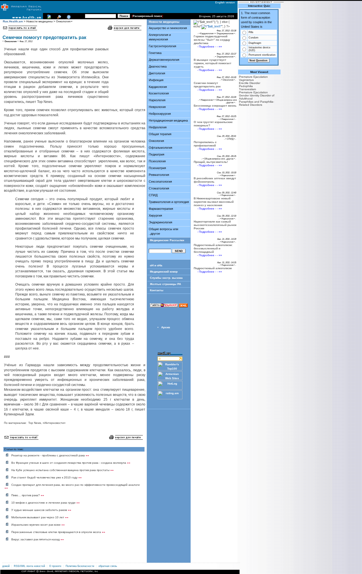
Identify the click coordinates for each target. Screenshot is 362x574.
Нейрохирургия (160, 113)
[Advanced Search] (58, 18)
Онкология (156, 141)
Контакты (156, 290)
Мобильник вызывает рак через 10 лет (39, 517)
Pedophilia (246, 86)
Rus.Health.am (13, 21)
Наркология (157, 100)
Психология (157, 161)
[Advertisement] (126, 67)
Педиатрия (156, 154)
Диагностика (158, 66)
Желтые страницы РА (165, 284)
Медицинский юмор (164, 271)
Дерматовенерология (164, 59)
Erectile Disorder (249, 83)
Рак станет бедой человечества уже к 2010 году (46, 477)
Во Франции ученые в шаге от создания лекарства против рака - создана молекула (70, 462)
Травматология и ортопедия (169, 202)
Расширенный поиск (147, 16)
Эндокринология (160, 222)
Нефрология (158, 127)
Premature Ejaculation (253, 76)
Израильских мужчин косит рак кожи (38, 524)
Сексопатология (160, 181)
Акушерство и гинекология (168, 28)
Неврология (157, 107)
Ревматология (159, 174)
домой (6, 566)
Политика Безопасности (80, 566)
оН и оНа (156, 265)
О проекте (55, 566)
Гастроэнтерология (162, 46)
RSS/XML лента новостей (29, 566)
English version (224, 2)
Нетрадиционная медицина (168, 120)
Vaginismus (246, 79)
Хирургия (155, 215)
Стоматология (159, 188)
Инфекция (156, 80)
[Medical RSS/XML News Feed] (68, 18)
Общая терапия (160, 134)
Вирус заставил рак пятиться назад (37, 539)
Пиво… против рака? (27, 495)
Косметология (159, 93)
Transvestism (247, 89)
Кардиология (158, 87)
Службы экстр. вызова (166, 277)
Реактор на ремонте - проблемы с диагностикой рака (50, 455)
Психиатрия (157, 168)
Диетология (157, 73)
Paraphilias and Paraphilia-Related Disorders (256, 103)
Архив (165, 327)
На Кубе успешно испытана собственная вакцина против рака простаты (62, 470)
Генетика (155, 53)
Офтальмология (160, 147)
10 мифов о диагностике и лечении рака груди (45, 502)
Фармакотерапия (161, 208)
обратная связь (107, 566)
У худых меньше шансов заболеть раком (41, 510)
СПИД (153, 195)
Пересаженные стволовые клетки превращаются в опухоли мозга (58, 532)
